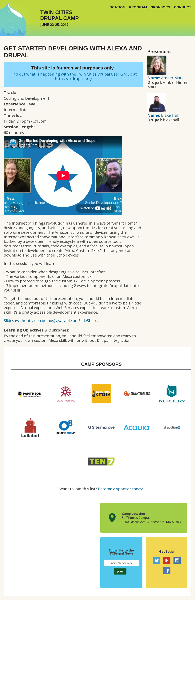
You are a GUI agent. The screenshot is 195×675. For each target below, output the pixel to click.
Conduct (182, 7)
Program (138, 7)
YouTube (166, 560)
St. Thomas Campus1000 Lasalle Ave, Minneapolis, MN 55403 (151, 520)
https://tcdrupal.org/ (73, 78)
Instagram (177, 560)
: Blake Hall (163, 115)
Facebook (166, 570)
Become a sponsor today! (120, 488)
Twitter (156, 560)
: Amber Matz (165, 77)
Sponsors (160, 7)
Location (116, 7)
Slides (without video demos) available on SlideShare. (51, 320)
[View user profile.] (156, 73)
